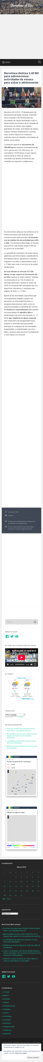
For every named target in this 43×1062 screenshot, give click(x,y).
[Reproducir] (8, 664)
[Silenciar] (31, 664)
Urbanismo (7, 1023)
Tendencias (7, 1030)
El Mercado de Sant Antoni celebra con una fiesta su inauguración (21, 522)
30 (16, 895)
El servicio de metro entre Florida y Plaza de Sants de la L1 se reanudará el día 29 (21, 729)
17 (21, 886)
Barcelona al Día (21, 5)
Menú (7, 62)
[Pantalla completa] (35, 664)
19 (33, 886)
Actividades (7, 1016)
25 (27, 891)
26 (33, 891)
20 (38, 886)
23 (16, 891)
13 (38, 881)
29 (10, 895)
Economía (7, 1020)
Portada (6, 992)
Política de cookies (21, 1053)
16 (16, 886)
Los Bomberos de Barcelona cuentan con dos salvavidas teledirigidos (21, 742)
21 (4, 891)
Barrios (6, 995)
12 (33, 881)
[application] (21, 657)
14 (4, 886)
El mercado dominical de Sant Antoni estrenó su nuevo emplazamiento (21, 528)
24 (21, 891)
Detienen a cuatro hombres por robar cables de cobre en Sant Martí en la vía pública (20, 960)
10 (21, 881)
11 (27, 881)
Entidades (6, 1009)
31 (21, 895)
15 (10, 886)
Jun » (9, 899)
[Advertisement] (21, 36)
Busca (39, 62)
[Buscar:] (21, 621)
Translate (20, 716)
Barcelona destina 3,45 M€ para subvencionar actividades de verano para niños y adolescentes (21, 77)
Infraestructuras (9, 1006)
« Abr (4, 899)
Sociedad (6, 999)
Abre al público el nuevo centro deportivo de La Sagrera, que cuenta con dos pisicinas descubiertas (22, 736)
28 (4, 895)
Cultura (10, 515)
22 (10, 891)
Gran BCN (7, 1034)
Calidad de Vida (8, 1027)
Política (6, 1002)
